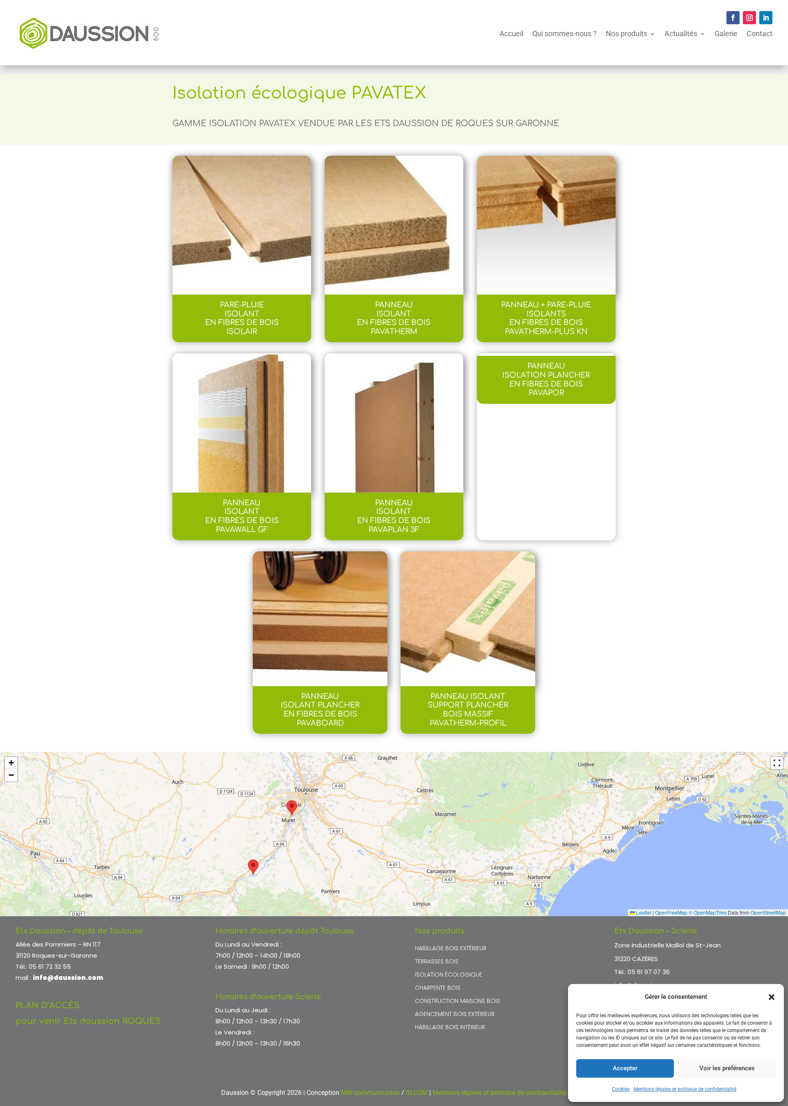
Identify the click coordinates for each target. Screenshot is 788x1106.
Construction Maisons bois (457, 1001)
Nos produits (626, 33)
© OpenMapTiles (707, 912)
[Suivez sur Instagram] (749, 17)
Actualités (680, 33)
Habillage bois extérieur (450, 948)
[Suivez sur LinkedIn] (765, 17)
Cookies (621, 1089)
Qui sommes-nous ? (564, 33)
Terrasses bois (436, 962)
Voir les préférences (727, 1068)
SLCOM (417, 1093)
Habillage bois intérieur (450, 1027)
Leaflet (643, 912)
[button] (771, 997)
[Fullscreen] (777, 763)
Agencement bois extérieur (455, 1014)
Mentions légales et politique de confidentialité (685, 1089)
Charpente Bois (437, 988)
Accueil (511, 33)
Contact (759, 33)
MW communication (370, 1093)
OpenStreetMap (768, 912)
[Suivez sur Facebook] (733, 17)
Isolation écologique (448, 975)
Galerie (726, 33)
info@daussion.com (68, 977)
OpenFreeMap (671, 912)
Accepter (625, 1068)
